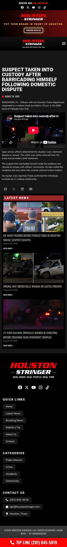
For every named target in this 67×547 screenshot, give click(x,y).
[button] (5, 189)
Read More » (8, 248)
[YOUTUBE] (33, 7)
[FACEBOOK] (22, 7)
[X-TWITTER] (27, 7)
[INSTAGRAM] (39, 7)
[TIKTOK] (44, 7)
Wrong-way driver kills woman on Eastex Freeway (32, 286)
